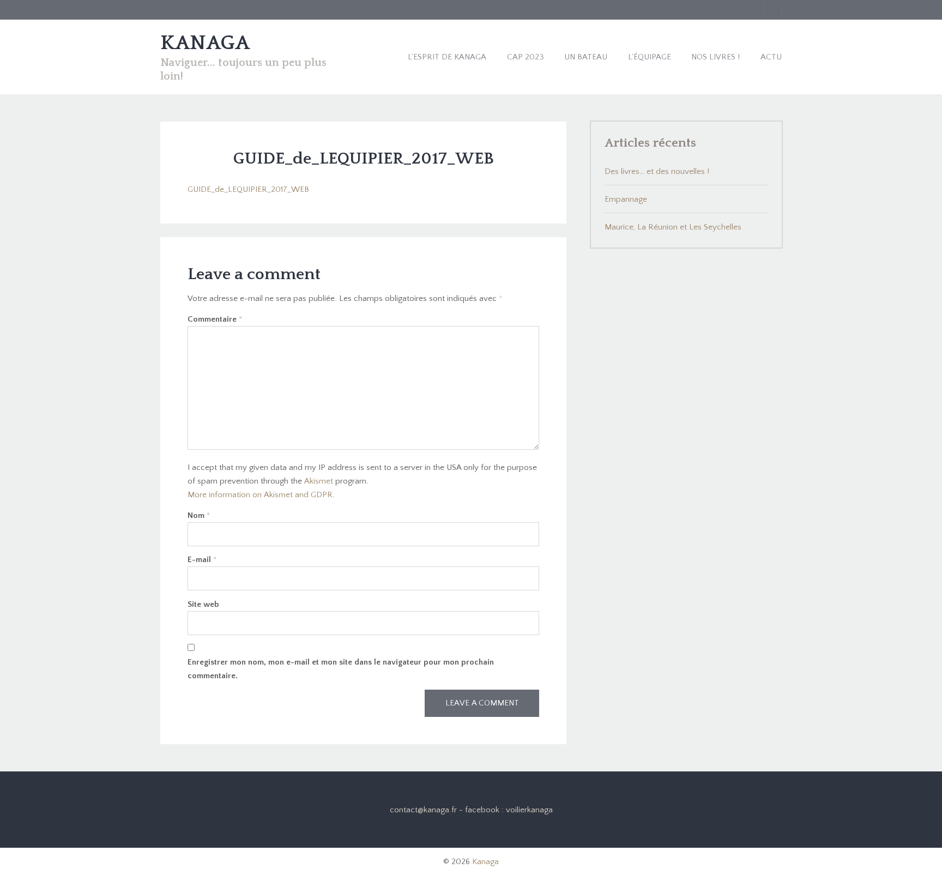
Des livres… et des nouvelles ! (657, 171)
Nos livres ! (715, 57)
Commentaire (215, 319)
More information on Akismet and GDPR (260, 494)
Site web (203, 604)
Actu (771, 57)
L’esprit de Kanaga (447, 57)
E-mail (202, 559)
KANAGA (205, 43)
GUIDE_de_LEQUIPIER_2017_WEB (248, 189)
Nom (199, 515)
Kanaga (485, 861)
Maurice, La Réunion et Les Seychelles (673, 227)
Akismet (318, 481)
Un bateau (585, 57)
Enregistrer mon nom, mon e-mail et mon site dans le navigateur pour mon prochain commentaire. (341, 668)
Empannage (626, 199)
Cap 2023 (525, 57)
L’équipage (649, 57)
